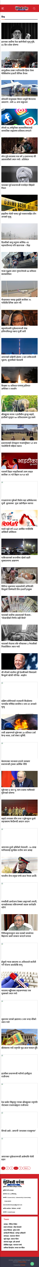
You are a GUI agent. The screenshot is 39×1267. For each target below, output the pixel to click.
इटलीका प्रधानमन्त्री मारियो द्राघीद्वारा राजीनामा (16, 1075)
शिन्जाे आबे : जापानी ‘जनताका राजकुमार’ (18, 1131)
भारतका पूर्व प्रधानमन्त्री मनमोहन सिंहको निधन (18, 186)
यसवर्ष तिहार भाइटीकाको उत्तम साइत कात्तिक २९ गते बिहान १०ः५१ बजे (17, 473)
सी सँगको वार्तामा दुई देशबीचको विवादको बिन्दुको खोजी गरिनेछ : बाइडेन (18, 674)
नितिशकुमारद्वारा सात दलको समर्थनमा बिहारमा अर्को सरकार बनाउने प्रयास (17, 934)
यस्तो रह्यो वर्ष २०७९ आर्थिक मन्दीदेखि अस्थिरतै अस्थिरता (17, 530)
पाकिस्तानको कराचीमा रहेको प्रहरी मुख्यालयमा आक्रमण (15, 559)
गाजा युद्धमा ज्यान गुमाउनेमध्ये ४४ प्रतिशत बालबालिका (18, 272)
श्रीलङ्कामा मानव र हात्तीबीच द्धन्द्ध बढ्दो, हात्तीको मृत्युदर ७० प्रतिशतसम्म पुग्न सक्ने (18, 416)
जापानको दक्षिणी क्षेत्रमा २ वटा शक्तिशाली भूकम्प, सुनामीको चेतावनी (18, 358)
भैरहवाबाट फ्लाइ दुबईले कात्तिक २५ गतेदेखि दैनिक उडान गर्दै (16, 301)
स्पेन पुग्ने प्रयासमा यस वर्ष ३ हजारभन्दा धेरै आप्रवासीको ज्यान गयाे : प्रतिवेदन (18, 158)
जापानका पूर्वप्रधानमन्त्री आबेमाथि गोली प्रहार (17, 1158)
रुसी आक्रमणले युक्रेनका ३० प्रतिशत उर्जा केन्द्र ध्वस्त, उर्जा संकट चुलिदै (18, 734)
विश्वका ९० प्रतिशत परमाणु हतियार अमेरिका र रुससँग (15, 387)
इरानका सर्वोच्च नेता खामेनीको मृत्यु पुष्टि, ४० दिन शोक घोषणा (18, 43)
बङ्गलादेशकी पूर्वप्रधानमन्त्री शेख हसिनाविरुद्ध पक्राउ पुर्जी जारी (14, 330)
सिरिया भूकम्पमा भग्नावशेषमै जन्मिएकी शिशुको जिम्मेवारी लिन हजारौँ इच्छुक (17, 588)
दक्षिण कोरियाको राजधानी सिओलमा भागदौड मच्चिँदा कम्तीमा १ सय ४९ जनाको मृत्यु (18, 704)
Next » (26, 1168)
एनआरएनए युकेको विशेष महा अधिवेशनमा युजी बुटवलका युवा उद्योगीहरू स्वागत (19, 502)
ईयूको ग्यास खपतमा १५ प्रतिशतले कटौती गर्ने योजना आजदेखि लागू (18, 963)
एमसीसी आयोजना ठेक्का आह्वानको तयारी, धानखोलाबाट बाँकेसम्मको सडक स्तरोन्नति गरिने (19, 904)
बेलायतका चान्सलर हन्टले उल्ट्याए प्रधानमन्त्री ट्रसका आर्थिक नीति (15, 763)
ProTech (23, 1265)
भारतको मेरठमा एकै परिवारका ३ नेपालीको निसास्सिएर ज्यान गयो (19, 645)
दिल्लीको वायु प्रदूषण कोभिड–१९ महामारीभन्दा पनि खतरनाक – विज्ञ (15, 244)
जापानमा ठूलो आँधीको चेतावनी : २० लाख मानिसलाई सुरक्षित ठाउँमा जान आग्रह (18, 848)
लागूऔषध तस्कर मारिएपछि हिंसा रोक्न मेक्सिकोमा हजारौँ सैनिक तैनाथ (17, 72)
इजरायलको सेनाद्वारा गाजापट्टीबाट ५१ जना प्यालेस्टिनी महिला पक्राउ (19, 444)
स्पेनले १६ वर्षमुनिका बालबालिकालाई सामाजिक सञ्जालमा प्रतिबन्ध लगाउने (16, 129)
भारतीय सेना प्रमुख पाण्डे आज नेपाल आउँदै (18, 876)
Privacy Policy (22, 1262)
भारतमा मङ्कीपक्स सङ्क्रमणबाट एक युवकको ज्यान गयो (16, 992)
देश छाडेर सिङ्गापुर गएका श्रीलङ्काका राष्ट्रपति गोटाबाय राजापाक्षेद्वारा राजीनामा (19, 1103)
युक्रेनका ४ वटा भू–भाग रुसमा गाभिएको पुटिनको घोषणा (18, 791)
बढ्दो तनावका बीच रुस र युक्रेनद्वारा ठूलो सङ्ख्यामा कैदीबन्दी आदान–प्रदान (18, 820)
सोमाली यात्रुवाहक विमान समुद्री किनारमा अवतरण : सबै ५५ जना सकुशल (18, 100)
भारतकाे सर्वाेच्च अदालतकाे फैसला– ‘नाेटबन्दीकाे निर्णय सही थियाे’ (16, 616)
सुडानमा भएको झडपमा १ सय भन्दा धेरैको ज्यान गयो (18, 1020)
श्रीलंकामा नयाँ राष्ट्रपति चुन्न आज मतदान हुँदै (19, 1048)
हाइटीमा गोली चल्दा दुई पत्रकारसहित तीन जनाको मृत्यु (18, 215)
